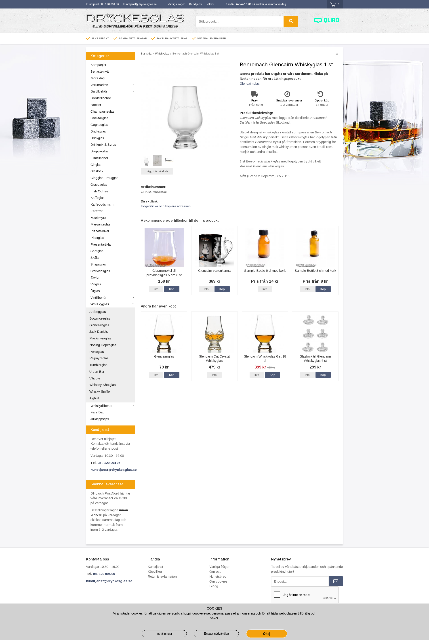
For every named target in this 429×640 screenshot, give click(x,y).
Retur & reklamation (162, 576)
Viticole (94, 378)
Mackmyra (98, 218)
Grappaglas (98, 184)
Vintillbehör (98, 297)
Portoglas (96, 352)
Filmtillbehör (99, 158)
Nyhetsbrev (217, 576)
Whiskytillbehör (101, 406)
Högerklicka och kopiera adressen (166, 206)
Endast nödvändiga (216, 633)
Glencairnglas (99, 325)
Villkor (210, 4)
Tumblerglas (98, 365)
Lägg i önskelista (157, 171)
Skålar (95, 257)
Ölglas (95, 291)
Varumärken (99, 85)
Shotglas (96, 251)
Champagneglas (102, 111)
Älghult (94, 398)
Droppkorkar (99, 151)
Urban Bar (96, 371)
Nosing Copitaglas (102, 345)
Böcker (95, 105)
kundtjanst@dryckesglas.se (140, 4)
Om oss (215, 571)
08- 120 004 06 (104, 574)
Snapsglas (98, 264)
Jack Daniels (98, 331)
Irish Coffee (99, 191)
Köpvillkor (155, 571)
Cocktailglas (99, 118)
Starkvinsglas (100, 271)
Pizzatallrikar (99, 231)
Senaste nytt (99, 71)
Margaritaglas (100, 224)
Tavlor (95, 277)
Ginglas (95, 164)
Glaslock (96, 171)
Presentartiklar (101, 244)
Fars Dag (97, 412)
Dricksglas (98, 131)
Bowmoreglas (99, 318)
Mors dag (97, 78)
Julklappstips (99, 419)
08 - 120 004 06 (108, 463)
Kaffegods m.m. (102, 204)
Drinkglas (97, 138)
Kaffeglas (97, 198)
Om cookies (218, 581)
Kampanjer (98, 65)
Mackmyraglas (100, 338)
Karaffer (96, 211)
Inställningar (164, 633)
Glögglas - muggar (104, 178)
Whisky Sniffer (100, 391)
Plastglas (97, 238)
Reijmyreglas (99, 358)
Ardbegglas (97, 312)
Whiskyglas (99, 304)
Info (156, 289)
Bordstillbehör (100, 98)
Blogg (213, 586)
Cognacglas (99, 124)
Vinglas (95, 284)
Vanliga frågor (176, 4)
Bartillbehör (98, 91)
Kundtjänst (195, 4)
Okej (266, 634)
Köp (172, 289)
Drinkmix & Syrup (103, 144)
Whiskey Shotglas (102, 385)
